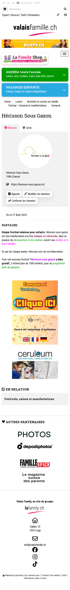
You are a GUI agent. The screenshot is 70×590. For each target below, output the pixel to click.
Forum (43, 578)
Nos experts (55, 575)
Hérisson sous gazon (43, 259)
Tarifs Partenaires (30, 15)
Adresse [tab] (12, 127)
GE (8, 3)
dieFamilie (26, 3)
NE (13, 3)
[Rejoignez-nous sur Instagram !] (35, 557)
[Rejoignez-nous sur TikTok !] (35, 564)
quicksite (19, 575)
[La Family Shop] (25, 58)
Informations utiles (31, 578)
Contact (45, 575)
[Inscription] (58, 15)
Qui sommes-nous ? (32, 575)
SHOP (37, 3)
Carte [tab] (28, 127)
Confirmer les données (23, 200)
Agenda (15, 194)
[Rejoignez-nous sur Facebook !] (35, 549)
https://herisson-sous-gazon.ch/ (28, 184)
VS (18, 3)
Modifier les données (38, 194)
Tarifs (64, 575)
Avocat (15, 15)
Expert (5, 15)
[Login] (65, 15)
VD (3, 3)
